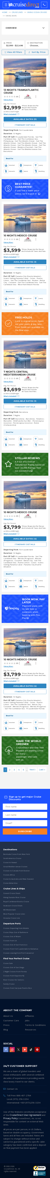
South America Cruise (12, 858)
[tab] (25, 28)
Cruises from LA (10, 941)
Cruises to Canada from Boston (16, 871)
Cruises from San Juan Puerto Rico (17, 988)
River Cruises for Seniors (13, 980)
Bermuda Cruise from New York (16, 854)
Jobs (27, 1020)
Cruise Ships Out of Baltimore (15, 932)
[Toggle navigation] (6, 5)
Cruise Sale (8, 963)
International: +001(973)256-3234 (23, 1102)
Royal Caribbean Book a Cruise (16, 901)
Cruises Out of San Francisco (15, 945)
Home (4, 12)
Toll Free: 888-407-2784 (19, 1095)
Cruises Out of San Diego (13, 967)
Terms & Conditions (35, 1025)
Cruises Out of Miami (12, 936)
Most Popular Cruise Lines (14, 914)
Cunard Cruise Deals (11, 893)
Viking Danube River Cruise (14, 897)
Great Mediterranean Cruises (15, 867)
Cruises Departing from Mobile (16, 928)
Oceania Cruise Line (11, 918)
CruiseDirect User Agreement (25, 1114)
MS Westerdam (9, 910)
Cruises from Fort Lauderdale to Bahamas (20, 949)
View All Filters (14, 52)
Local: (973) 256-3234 (17, 1099)
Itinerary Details (25, 125)
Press (6, 1025)
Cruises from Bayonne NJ (13, 976)
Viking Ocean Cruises (37, 12)
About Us (8, 1016)
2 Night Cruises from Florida (15, 971)
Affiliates (29, 1016)
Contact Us (12, 1088)
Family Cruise (8, 984)
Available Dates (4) (25, 539)
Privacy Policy (10, 1118)
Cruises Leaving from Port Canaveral (18, 953)
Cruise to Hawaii (10, 862)
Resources (30, 1029)
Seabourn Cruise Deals (12, 906)
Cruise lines (17, 12)
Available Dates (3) (25, 119)
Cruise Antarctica (10, 883)
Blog (5, 1029)
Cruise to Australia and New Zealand (18, 879)
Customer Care (11, 1020)
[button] (36, 52)
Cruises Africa (9, 875)
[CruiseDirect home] (23, 5)
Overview (11, 28)
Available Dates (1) (25, 262)
